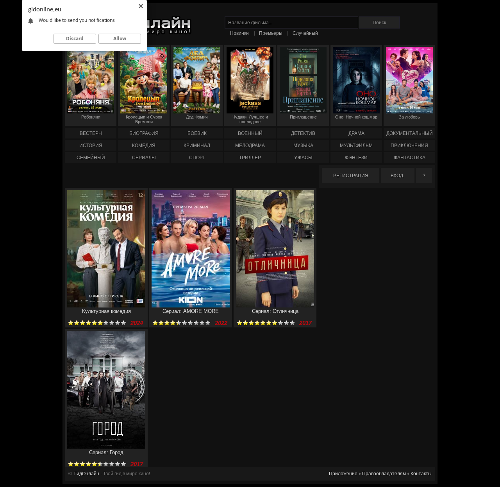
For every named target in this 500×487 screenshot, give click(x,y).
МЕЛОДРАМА (250, 145)
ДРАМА (356, 133)
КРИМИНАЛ (197, 145)
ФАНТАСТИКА (409, 157)
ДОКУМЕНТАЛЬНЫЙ (409, 133)
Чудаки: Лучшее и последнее (250, 119)
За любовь (409, 117)
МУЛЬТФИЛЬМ (356, 145)
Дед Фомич (197, 117)
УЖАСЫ (303, 157)
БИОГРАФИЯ (144, 133)
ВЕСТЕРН (91, 133)
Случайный (305, 33)
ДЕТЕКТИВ (303, 133)
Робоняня (90, 117)
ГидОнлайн (86, 473)
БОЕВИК (197, 133)
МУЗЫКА (303, 145)
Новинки (239, 33)
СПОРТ (197, 157)
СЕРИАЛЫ (144, 157)
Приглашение (303, 117)
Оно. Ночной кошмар (356, 117)
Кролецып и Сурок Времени (144, 119)
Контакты (421, 473)
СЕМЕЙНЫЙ (91, 157)
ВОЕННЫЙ (250, 133)
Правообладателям (384, 473)
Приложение (343, 473)
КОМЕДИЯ (143, 145)
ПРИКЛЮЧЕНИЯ (409, 145)
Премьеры (270, 33)
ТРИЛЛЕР (250, 157)
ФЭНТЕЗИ (356, 157)
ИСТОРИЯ (90, 145)
